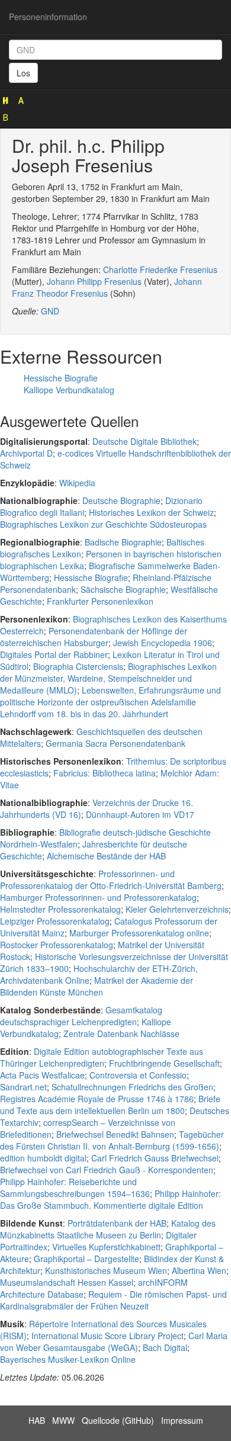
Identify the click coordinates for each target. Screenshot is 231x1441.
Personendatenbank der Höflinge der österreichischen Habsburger (93, 637)
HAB (36, 1420)
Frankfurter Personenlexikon (100, 601)
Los (23, 73)
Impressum (182, 1420)
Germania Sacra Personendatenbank (115, 743)
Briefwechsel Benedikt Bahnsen (115, 1134)
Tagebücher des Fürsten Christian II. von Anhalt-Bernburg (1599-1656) (112, 1140)
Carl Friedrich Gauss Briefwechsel (155, 1158)
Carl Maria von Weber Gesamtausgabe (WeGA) (113, 1341)
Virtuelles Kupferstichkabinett (106, 1247)
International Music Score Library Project (107, 1335)
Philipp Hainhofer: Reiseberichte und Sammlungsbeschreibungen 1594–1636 (75, 1187)
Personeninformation (48, 17)
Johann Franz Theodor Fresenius (107, 287)
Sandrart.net (23, 1087)
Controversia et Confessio (138, 1075)
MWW (63, 1420)
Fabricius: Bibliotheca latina (104, 773)
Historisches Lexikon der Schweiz (151, 512)
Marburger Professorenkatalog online (139, 933)
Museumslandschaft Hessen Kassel (66, 1282)
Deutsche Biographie (121, 500)
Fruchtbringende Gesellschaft (164, 1063)
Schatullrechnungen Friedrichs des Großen (132, 1087)
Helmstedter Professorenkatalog (60, 909)
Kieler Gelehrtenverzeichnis (177, 909)
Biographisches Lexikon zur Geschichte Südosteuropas (103, 524)
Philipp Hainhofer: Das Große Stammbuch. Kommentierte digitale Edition (110, 1199)
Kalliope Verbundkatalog (69, 390)
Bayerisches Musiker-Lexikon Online (68, 1359)
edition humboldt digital (43, 1158)
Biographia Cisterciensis (78, 666)
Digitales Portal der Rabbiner (54, 654)
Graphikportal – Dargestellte (86, 1259)
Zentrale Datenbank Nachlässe (121, 1033)
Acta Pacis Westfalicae (42, 1075)
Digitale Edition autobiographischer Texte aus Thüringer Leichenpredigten (101, 1057)
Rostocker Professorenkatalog (56, 945)
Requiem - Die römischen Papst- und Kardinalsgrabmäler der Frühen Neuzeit (113, 1300)
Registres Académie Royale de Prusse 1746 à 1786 (97, 1099)
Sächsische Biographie (123, 589)
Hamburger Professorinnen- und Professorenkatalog (98, 897)
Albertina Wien (199, 1270)
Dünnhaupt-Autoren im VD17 (140, 814)
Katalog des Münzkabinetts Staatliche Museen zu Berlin (108, 1229)
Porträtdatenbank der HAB (117, 1223)
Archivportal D (26, 453)
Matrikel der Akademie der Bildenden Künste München (96, 986)
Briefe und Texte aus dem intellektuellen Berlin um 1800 (110, 1104)
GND (50, 311)
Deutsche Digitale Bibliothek (144, 441)
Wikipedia (77, 483)
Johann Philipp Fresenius (94, 281)
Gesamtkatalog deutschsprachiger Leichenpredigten (81, 1016)
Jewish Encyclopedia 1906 (162, 643)
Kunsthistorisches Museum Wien (106, 1270)
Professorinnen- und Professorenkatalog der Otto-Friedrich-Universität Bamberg (111, 879)
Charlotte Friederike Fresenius (160, 269)
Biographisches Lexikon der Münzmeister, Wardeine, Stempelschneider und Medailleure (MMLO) (108, 678)
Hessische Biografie (61, 378)
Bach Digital (165, 1347)
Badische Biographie (123, 542)
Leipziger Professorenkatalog (55, 921)
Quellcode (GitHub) (118, 1420)
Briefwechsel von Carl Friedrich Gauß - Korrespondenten (106, 1170)
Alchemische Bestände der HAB (106, 856)
